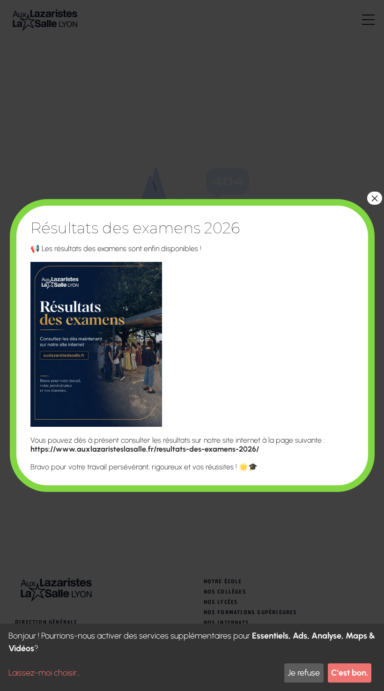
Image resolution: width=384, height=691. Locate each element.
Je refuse (304, 673)
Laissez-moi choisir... (44, 673)
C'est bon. (349, 673)
